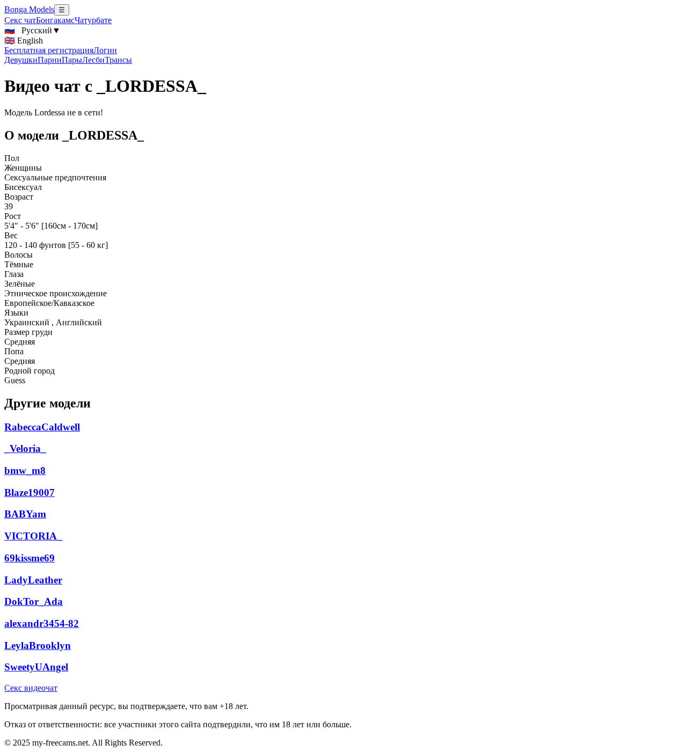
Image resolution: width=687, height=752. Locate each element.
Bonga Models (29, 9)
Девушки (21, 59)
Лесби (93, 59)
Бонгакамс (55, 20)
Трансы (118, 59)
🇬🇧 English (23, 40)
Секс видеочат (30, 687)
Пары (72, 59)
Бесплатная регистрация (48, 50)
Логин (105, 50)
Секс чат (20, 20)
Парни (50, 59)
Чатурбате (93, 20)
